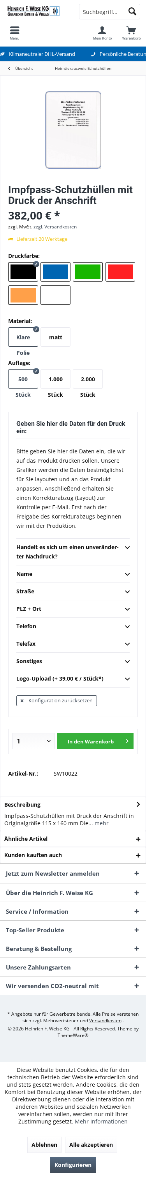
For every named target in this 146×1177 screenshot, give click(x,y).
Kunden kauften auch (33, 855)
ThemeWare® (73, 1035)
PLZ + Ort (28, 608)
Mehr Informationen (101, 1121)
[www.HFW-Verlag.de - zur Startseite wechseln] (36, 11)
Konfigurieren (73, 1164)
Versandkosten (105, 1020)
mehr (101, 823)
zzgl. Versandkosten (55, 226)
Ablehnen (44, 1144)
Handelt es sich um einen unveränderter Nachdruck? (67, 551)
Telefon (26, 626)
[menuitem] (14, 33)
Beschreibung (22, 804)
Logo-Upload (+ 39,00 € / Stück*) (60, 678)
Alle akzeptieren (91, 1144)
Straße (25, 591)
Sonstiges (29, 661)
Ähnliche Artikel (25, 838)
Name (24, 573)
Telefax (25, 643)
